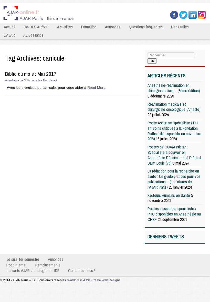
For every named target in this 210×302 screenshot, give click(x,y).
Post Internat (16, 265)
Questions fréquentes (146, 27)
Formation (89, 27)
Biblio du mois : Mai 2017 (30, 74)
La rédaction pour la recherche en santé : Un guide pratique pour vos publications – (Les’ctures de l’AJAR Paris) (174, 179)
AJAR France (33, 35)
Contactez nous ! (81, 270)
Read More (96, 87)
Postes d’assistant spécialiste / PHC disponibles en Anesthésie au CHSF (174, 214)
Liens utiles (180, 27)
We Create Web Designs (103, 280)
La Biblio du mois (30, 80)
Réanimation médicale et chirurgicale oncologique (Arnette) (174, 106)
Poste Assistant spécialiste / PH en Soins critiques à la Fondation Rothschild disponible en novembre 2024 (174, 131)
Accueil (9, 27)
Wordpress (74, 280)
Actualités (65, 27)
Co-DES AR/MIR (36, 27)
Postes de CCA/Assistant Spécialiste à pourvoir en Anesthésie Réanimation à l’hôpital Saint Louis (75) (174, 155)
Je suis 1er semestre (22, 259)
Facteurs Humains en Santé (169, 195)
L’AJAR (9, 35)
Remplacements (47, 265)
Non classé (50, 80)
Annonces (112, 27)
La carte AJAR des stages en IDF (33, 270)
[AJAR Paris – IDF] (74, 21)
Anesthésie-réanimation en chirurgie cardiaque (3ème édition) (174, 87)
